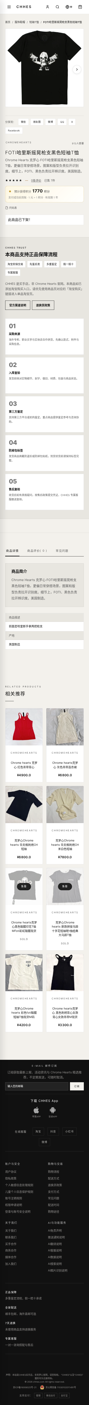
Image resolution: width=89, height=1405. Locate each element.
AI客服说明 (55, 1250)
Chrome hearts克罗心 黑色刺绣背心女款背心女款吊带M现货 (65, 1013)
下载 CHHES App (44, 1101)
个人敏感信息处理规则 (19, 1185)
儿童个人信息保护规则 (19, 1191)
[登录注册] (47, 7)
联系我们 (10, 1237)
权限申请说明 (13, 1205)
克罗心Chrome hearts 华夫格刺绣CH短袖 (24, 845)
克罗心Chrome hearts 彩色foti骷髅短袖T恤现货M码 (24, 1013)
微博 (50, 121)
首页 (7, 22)
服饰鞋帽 (20, 22)
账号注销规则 (13, 1198)
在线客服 (21, 1131)
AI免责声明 (55, 1230)
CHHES (24, 7)
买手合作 (10, 1244)
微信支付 (50, 1395)
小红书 (69, 1131)
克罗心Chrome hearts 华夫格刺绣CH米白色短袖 (65, 845)
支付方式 (53, 1191)
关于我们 (10, 1230)
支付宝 (64, 1395)
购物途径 (53, 1211)
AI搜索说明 (55, 1263)
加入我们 (10, 1263)
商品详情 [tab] (12, 550)
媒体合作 (10, 1257)
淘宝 (38, 1131)
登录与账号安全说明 (17, 1211)
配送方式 (53, 1178)
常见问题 (53, 1198)
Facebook (14, 130)
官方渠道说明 (17, 305)
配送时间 (53, 1205)
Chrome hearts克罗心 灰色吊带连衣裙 (65, 765)
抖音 (53, 1131)
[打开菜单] (9, 7)
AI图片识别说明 (57, 1270)
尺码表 (13, 207)
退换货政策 (43, 305)
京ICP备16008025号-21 (25, 1387)
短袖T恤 (34, 22)
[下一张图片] (77, 69)
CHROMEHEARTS (19, 142)
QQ (62, 121)
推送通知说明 (56, 1237)
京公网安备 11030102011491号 (61, 1387)
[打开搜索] (57, 7)
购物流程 (53, 1171)
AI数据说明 (55, 1257)
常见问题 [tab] (62, 550)
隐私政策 (10, 1178)
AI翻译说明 (55, 1244)
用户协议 (10, 1171)
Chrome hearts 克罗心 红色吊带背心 (24, 765)
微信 (23, 121)
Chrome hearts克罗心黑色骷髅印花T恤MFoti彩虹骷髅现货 (24, 926)
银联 (38, 1395)
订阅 (76, 1086)
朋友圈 (37, 121)
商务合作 (10, 1250)
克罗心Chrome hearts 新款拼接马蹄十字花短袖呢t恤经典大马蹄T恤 (65, 929)
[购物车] (80, 7)
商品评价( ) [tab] (37, 550)
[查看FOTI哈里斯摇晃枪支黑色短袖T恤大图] (44, 68)
